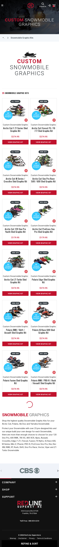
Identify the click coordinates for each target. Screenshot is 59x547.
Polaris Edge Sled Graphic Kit (43, 281)
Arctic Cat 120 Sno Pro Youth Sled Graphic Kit (15, 230)
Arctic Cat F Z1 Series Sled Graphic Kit (15, 130)
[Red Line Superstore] (30, 5)
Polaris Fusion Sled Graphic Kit (15, 382)
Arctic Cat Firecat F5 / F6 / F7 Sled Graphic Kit (43, 130)
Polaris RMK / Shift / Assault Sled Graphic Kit (15, 331)
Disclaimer (22, 538)
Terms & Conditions (44, 538)
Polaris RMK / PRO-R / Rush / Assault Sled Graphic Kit (43, 382)
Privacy (32, 538)
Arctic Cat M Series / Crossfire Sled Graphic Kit (15, 180)
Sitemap (13, 538)
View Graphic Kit (15, 142)
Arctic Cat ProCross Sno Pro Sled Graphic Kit (43, 230)
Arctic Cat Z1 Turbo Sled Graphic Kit (15, 281)
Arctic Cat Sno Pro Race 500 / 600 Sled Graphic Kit (43, 180)
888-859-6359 (33, 521)
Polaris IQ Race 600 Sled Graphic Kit (43, 331)
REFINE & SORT (29, 543)
